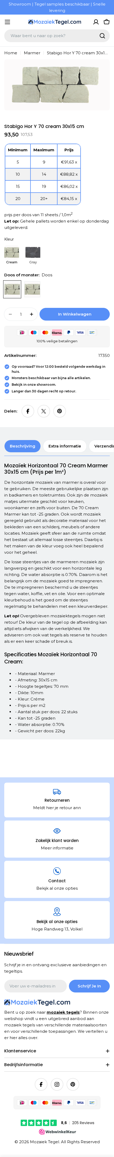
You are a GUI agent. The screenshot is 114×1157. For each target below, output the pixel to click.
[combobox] (57, 35)
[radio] (11, 255)
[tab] (22, 446)
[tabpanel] (57, 598)
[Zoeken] (102, 36)
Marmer (32, 52)
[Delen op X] (43, 411)
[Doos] (12, 289)
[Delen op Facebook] (27, 411)
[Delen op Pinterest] (59, 411)
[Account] (96, 22)
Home (10, 52)
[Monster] (32, 289)
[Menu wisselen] (7, 22)
